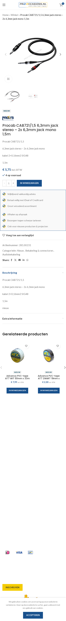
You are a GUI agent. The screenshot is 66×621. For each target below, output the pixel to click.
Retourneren (9, 497)
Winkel (14, 14)
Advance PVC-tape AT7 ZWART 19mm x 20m (49, 378)
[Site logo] (33, 4)
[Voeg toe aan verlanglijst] (26, 346)
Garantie (7, 491)
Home (5, 14)
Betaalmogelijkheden (14, 486)
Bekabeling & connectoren (39, 250)
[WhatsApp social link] (27, 260)
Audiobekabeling (11, 254)
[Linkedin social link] (23, 260)
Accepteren (33, 615)
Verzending (9, 480)
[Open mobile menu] (4, 5)
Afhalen (7, 474)
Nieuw (20, 250)
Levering (7, 468)
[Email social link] (19, 260)
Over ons (7, 462)
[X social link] (15, 260)
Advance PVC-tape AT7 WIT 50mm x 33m (17, 377)
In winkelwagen (29, 183)
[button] (5, 54)
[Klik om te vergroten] (8, 79)
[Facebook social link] (11, 260)
